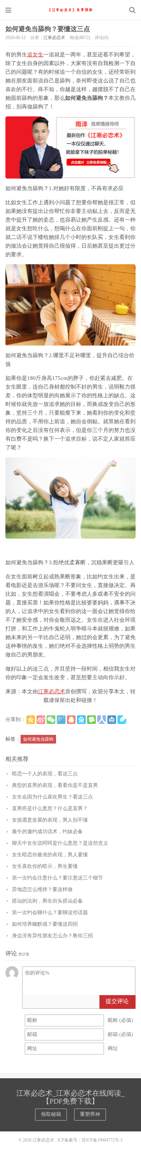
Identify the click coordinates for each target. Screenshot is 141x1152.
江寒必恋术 (70, 9)
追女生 (35, 54)
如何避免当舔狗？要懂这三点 (47, 29)
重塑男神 (90, 1114)
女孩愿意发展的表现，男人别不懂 (50, 820)
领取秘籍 (51, 1114)
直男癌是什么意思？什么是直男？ (50, 808)
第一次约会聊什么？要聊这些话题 (50, 912)
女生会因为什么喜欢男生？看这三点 (52, 797)
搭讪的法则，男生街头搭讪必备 (47, 901)
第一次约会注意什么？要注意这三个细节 (57, 878)
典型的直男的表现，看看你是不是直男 (55, 785)
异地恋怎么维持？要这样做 (42, 889)
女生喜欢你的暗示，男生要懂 (45, 866)
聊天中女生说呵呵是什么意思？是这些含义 (60, 843)
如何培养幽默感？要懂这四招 (45, 924)
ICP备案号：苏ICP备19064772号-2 (90, 1140)
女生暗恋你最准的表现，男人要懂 (50, 854)
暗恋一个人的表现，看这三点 (45, 773)
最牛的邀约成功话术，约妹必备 (47, 831)
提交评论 (117, 1001)
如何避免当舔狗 (38, 739)
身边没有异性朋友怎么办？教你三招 (52, 935)
